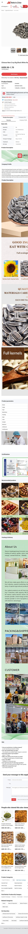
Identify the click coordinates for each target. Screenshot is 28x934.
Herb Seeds (14, 920)
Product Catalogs (22, 880)
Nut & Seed (16, 10)
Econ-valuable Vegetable (6, 888)
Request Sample (23, 77)
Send (14, 799)
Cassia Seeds (5, 920)
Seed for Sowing (18, 888)
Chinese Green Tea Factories (9, 913)
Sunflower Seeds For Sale (21, 917)
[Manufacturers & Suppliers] (14, 2)
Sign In (3, 110)
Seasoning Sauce (18, 883)
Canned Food (4, 883)
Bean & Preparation (12, 903)
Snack (4, 903)
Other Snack (4, 885)
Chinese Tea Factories (23, 913)
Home (2, 10)
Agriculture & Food (9, 10)
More (2, 890)
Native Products (18, 885)
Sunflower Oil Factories (8, 917)
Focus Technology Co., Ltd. (18, 928)
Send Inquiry (14, 74)
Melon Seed (5, 906)
